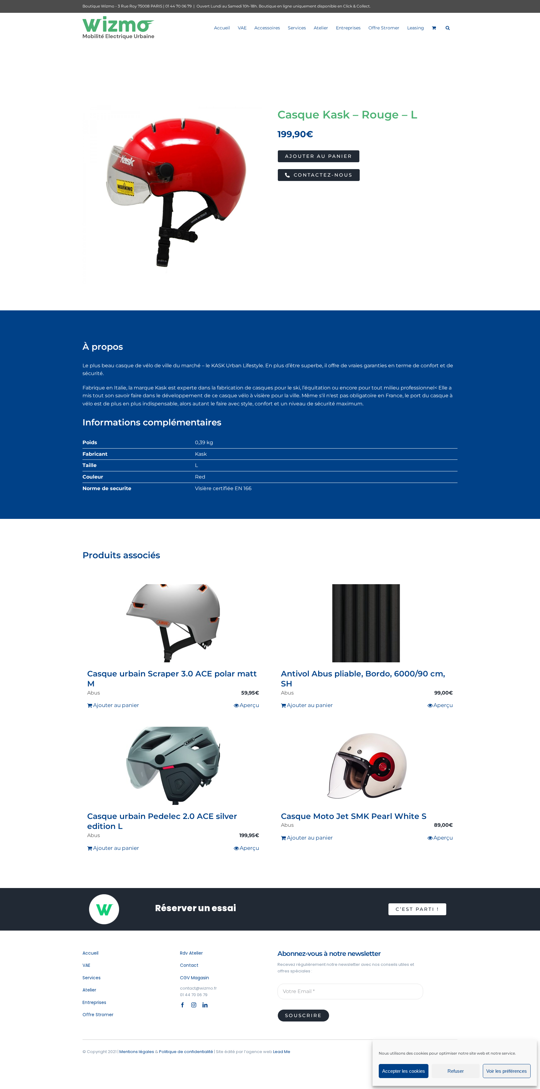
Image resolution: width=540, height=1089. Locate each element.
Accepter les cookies (403, 1071)
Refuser (456, 1071)
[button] (448, 28)
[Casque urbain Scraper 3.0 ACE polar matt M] (173, 623)
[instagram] (193, 1004)
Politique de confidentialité (186, 1052)
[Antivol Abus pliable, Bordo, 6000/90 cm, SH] (367, 623)
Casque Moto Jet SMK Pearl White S (354, 816)
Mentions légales (136, 1052)
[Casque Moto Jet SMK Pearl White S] (367, 766)
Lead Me (281, 1052)
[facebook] (182, 1004)
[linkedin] (205, 1004)
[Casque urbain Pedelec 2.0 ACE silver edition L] (173, 766)
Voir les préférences (506, 1071)
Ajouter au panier (318, 156)
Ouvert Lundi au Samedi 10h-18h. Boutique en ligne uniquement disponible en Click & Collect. (284, 6)
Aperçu (249, 705)
